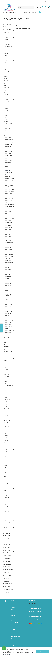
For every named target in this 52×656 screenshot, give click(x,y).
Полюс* (6, 493)
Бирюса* (6, 440)
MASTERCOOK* (7, 346)
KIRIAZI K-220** (7, 128)
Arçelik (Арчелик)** (8, 44)
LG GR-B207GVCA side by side (9, 323)
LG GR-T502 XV (8, 276)
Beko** (5, 55)
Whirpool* (6, 422)
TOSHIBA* (6, 408)
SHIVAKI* (6, 395)
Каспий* (6, 463)
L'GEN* (5, 344)
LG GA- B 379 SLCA (9, 189)
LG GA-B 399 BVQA (9, 191)
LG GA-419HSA (8, 146)
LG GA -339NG (8, 137)
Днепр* (5, 449)
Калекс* (6, 465)
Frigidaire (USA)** (8, 90)
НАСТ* (5, 481)
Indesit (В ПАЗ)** (8, 123)
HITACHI (6, 115)
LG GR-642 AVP (8, 278)
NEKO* (5, 356)
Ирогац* (6, 460)
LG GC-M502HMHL (9, 218)
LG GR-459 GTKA (9, 269)
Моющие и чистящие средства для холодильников (8, 570)
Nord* (5, 358)
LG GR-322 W (8, 225)
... (31, 15)
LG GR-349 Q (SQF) (9, 232)
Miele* (5, 349)
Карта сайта (13, 643)
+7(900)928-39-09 (35, 617)
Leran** (5, 133)
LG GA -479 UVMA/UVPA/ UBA (9, 177)
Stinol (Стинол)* (8, 401)
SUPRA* (6, 404)
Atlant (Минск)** (8, 51)
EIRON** (6, 76)
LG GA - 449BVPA (9, 158)
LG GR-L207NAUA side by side (9, 327)
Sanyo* (5, 381)
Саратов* (6, 499)
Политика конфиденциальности (18, 636)
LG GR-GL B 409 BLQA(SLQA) (9, 257)
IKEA (5, 117)
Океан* (5, 490)
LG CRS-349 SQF (9, 306)
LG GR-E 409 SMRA (9, 252)
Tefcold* (6, 411)
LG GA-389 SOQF (9, 142)
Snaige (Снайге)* (8, 399)
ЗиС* (5, 456)
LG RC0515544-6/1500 (8, 298)
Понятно (42, 652)
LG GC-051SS (8, 211)
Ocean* (5, 360)
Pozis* (5, 372)
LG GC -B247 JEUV (9, 213)
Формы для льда (7, 575)
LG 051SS (7, 315)
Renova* (6, 367)
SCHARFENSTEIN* (8, 385)
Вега (5, 442)
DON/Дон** (6, 94)
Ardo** (5, 48)
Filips (5, 92)
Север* (5, 504)
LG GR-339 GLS (8, 229)
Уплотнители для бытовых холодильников (27, 12)
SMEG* (5, 397)
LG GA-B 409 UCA (9, 196)
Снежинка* (6, 511)
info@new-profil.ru (44, 1)
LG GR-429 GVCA (9, 260)
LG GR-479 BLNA (9, 274)
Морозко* (6, 479)
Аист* (5, 428)
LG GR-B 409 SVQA (9, 249)
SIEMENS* (6, 388)
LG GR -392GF (8, 302)
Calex (5, 58)
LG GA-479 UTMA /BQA (9, 173)
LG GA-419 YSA (8, 149)
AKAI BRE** (6, 37)
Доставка (13, 607)
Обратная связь (14, 631)
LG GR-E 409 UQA (9, 254)
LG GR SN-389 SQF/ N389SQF (8, 239)
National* (6, 353)
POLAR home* (7, 369)
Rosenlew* (6, 374)
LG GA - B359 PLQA (9, 183)
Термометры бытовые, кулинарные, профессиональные (7, 581)
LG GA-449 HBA (8, 160)
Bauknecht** (7, 53)
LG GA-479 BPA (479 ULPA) (8, 169)
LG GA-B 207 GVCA (9, 180)
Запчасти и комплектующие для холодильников (7, 545)
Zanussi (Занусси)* (6, 425)
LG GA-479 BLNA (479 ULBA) (9, 165)
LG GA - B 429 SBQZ (8, 201)
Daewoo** (6, 67)
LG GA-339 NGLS (9, 139)
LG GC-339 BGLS (9, 216)
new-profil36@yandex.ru (37, 619)
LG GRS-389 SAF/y (9, 320)
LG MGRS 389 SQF (9, 288)
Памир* (5, 495)
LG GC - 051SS (8, 311)
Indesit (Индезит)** (7, 120)
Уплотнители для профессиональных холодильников (7, 533)
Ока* (5, 486)
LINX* (5, 342)
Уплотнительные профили (9, 12)
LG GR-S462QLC (9, 272)
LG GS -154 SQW (9, 285)
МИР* (5, 476)
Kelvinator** (7, 126)
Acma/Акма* (7, 522)
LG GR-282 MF (8, 222)
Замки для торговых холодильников (8, 565)
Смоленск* (6, 509)
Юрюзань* (6, 518)
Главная (4, 15)
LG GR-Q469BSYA (9, 318)
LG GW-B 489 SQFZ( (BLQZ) (8, 294)
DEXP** (5, 69)
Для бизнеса (13, 617)
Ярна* (5, 520)
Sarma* (5, 383)
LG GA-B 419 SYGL (9, 198)
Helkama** (6, 113)
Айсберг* (6, 431)
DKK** (5, 74)
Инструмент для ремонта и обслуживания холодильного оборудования (7, 558)
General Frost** (7, 99)
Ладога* (6, 472)
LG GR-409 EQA (8, 245)
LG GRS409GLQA (9, 283)
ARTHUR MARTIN (8, 46)
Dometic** (6, 71)
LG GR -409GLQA (9, 247)
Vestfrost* (6, 418)
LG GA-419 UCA (8, 151)
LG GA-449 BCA (8, 155)
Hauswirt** (6, 108)
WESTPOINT (7, 420)
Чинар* (5, 515)
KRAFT (5, 130)
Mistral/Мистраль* (8, 351)
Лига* (5, 474)
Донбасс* (6, 451)
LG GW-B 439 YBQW (8, 291)
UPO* (5, 413)
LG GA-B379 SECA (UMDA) (9, 186)
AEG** (5, 35)
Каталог (5, 2)
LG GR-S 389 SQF (9, 242)
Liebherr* (6, 340)
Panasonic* (6, 363)
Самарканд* (7, 497)
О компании (11, 2)
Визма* (5, 444)
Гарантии (12, 620)
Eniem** (6, 85)
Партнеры (13, 627)
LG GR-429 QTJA (9, 262)
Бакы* (5, 438)
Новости (12, 640)
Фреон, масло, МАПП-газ (6, 551)
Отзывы (12, 638)
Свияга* (6, 502)
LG (4, 135)
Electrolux (6, 81)
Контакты (13, 611)
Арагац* (6, 435)
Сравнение (13, 634)
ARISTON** (6, 42)
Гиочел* (6, 447)
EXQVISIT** (6, 87)
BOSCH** (6, 60)
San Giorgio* (7, 379)
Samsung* (6, 376)
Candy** (6, 62)
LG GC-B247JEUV (9, 309)
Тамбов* (6, 513)
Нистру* (6, 483)
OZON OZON (6, 592)
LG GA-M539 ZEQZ (9, 206)
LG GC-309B (8, 313)
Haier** (5, 106)
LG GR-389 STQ (8, 236)
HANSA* (6, 365)
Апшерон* (6, 433)
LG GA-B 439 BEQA (9, 204)
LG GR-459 (7, 267)
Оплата (16, 2)
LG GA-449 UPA (8, 162)
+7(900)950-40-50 (33, 1)
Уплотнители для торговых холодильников (7, 527)
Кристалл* (6, 470)
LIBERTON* (6, 337)
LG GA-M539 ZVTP (9, 209)
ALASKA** (6, 39)
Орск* (5, 488)
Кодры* (5, 467)
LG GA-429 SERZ (9, 153)
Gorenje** (6, 103)
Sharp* (5, 392)
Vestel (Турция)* (8, 415)
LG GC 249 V (8, 220)
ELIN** (5, 83)
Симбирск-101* (7, 506)
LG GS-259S (8, 332)
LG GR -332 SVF (9, 227)
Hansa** (6, 110)
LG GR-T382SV (8, 335)
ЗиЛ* (5, 454)
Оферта (12, 645)
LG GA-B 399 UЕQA (9, 193)
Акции (12, 609)
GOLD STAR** (7, 101)
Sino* (5, 390)
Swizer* (5, 406)
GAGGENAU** (7, 97)
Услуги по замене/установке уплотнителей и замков (8, 587)
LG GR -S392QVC (9, 304)
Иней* (5, 458)
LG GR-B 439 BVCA (9, 265)
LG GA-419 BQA (8, 144)
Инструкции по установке (14, 614)
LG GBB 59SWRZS (9, 330)
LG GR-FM (7, 281)
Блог (12, 624)
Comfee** (6, 64)
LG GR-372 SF (8, 234)
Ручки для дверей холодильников (7, 538)
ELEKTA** (6, 78)
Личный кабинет (14, 622)
